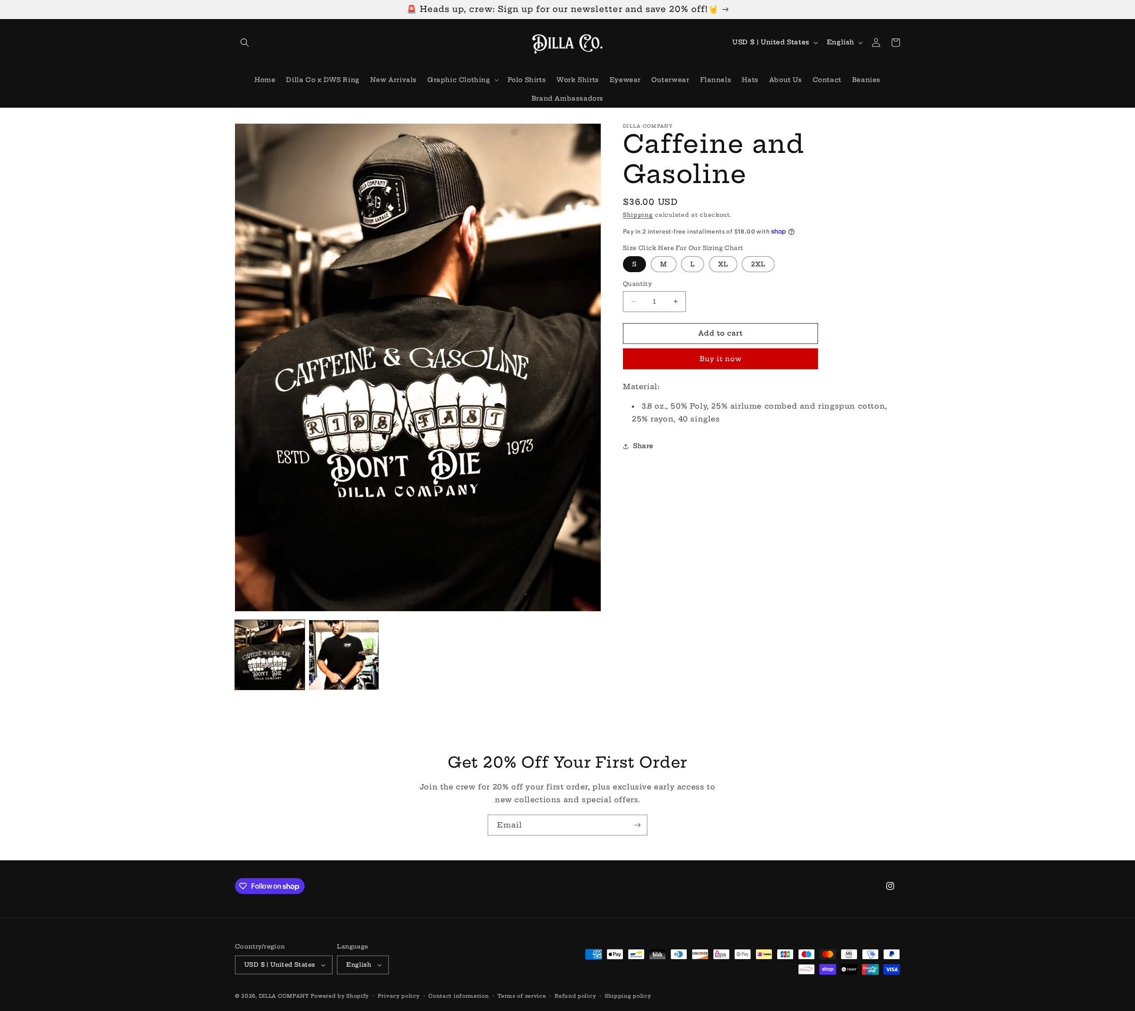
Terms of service (521, 996)
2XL (758, 264)
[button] (244, 42)
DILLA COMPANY (284, 996)
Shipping (638, 214)
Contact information (458, 996)
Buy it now (721, 359)
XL (723, 264)
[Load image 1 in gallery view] (270, 655)
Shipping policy (628, 996)
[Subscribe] (637, 825)
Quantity (637, 283)
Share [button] (643, 446)
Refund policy (575, 996)
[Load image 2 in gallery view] (344, 655)
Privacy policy (399, 996)
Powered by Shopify (340, 996)
